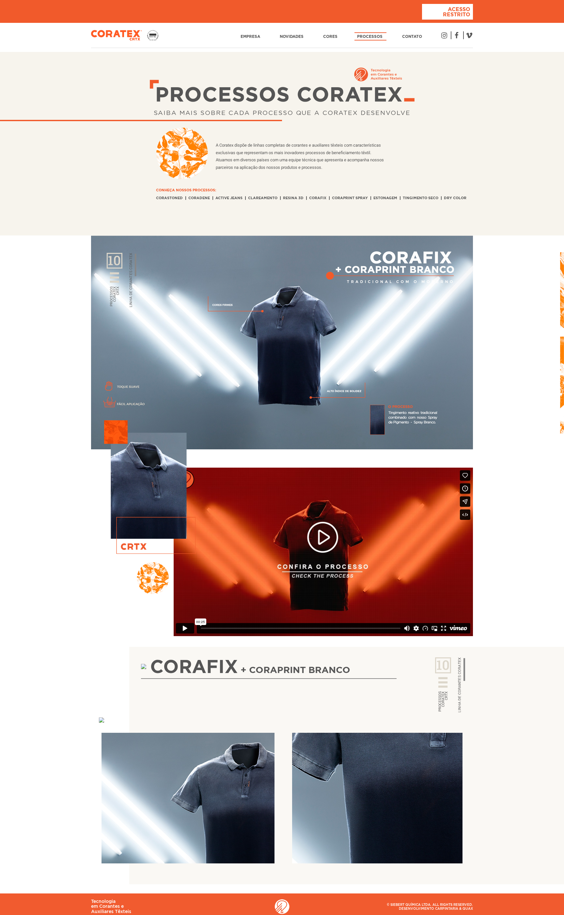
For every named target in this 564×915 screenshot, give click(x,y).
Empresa (251, 36)
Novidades (292, 36)
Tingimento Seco (420, 198)
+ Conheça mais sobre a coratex (257, 132)
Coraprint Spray (350, 198)
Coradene (199, 198)
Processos (370, 36)
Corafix (317, 198)
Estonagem (385, 198)
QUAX (467, 908)
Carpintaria (446, 908)
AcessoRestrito (456, 11)
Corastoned (169, 198)
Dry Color (455, 198)
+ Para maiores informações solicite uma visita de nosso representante (330, 686)
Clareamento (262, 198)
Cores (331, 36)
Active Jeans (229, 198)
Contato (412, 36)
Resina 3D (293, 198)
